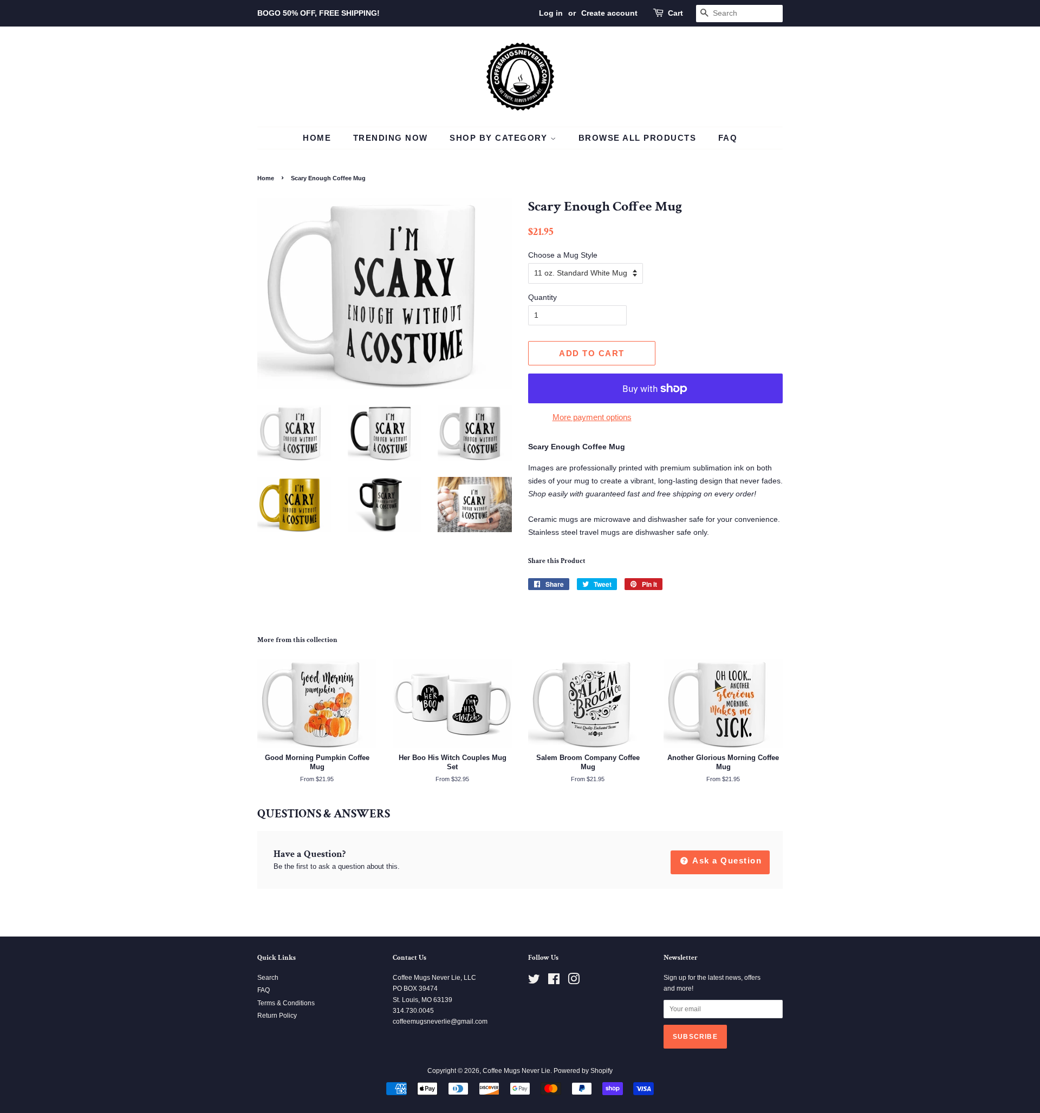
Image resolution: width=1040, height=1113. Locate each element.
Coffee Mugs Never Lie (516, 1071)
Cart (675, 13)
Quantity (542, 297)
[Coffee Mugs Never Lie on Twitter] (534, 981)
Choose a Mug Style (562, 255)
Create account (609, 13)
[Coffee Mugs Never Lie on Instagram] (574, 981)
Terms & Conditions (286, 1003)
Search (267, 977)
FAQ (728, 137)
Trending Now (390, 137)
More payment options (592, 417)
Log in (551, 13)
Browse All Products (637, 137)
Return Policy (277, 1015)
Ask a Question (726, 860)
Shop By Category (500, 137)
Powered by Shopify (583, 1071)
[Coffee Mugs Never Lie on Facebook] (554, 981)
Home (317, 137)
